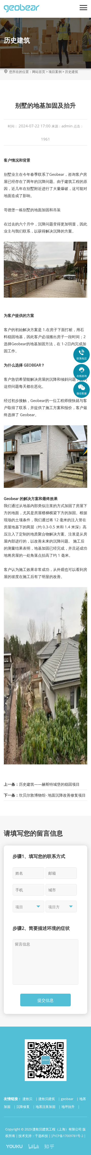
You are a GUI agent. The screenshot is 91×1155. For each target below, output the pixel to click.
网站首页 (38, 71)
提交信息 (45, 1000)
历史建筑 (71, 71)
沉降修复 (23, 1106)
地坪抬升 (68, 1106)
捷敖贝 (27, 1098)
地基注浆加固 (46, 1106)
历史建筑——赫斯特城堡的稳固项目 (42, 784)
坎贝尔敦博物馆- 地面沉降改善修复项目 (45, 795)
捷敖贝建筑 (47, 1098)
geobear (67, 1098)
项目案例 (55, 71)
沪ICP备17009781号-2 (67, 1135)
